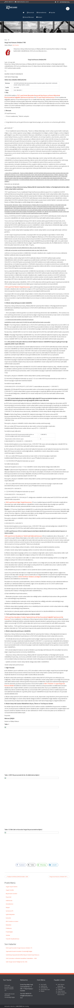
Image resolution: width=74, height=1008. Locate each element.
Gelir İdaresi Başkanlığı (61, 985)
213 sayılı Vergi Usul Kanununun (45, 97)
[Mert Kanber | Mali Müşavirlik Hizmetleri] (11, 7)
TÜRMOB (60, 989)
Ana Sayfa (43, 984)
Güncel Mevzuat (45, 989)
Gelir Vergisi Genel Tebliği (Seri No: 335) (16, 962)
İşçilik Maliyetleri (10, 914)
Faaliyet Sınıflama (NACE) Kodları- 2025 (17, 876)
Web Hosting (25, 1006)
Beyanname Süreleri (11, 893)
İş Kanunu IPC (9, 911)
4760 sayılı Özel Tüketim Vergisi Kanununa (17, 287)
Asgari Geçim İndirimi (11, 886)
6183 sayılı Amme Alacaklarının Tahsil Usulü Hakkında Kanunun (23, 536)
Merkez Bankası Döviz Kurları (62, 993)
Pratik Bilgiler (9, 932)
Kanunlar (8, 918)
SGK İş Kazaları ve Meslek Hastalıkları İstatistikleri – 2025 (21, 958)
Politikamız (9, 928)
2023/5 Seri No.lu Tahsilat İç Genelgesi (29, 577)
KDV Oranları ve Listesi (12, 921)
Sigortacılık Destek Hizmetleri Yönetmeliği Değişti (19, 951)
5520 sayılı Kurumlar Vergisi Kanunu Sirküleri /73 (19, 948)
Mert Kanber (16, 45)
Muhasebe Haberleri (10, 1006)
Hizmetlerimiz (9, 904)
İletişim (8, 907)
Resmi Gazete (61, 988)
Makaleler (8, 925)
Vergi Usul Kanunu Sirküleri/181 (58, 876)
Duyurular (8, 897)
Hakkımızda (9, 900)
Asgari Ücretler (10, 890)
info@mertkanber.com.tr (22, 2)
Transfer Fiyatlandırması (12, 939)
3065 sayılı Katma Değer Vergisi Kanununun (19, 502)
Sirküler (8, 935)
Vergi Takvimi (61, 991)
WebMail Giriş (65, 2)
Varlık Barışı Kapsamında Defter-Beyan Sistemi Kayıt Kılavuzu (22, 955)
